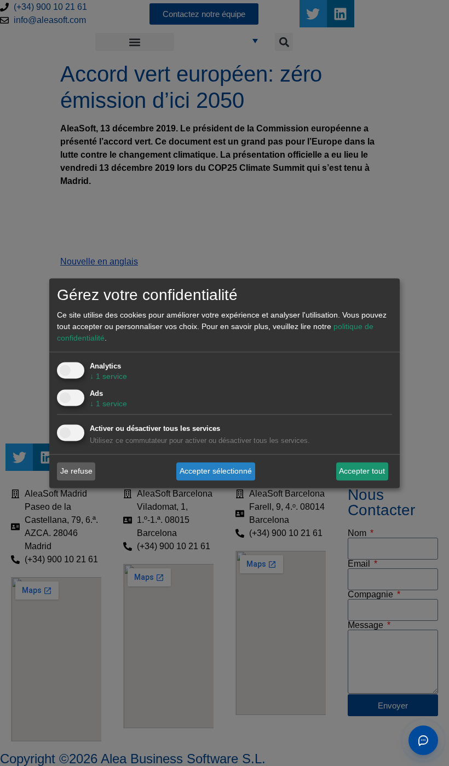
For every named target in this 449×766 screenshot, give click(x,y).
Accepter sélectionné (216, 470)
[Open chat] (423, 740)
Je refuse (76, 470)
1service (108, 376)
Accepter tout (362, 470)
